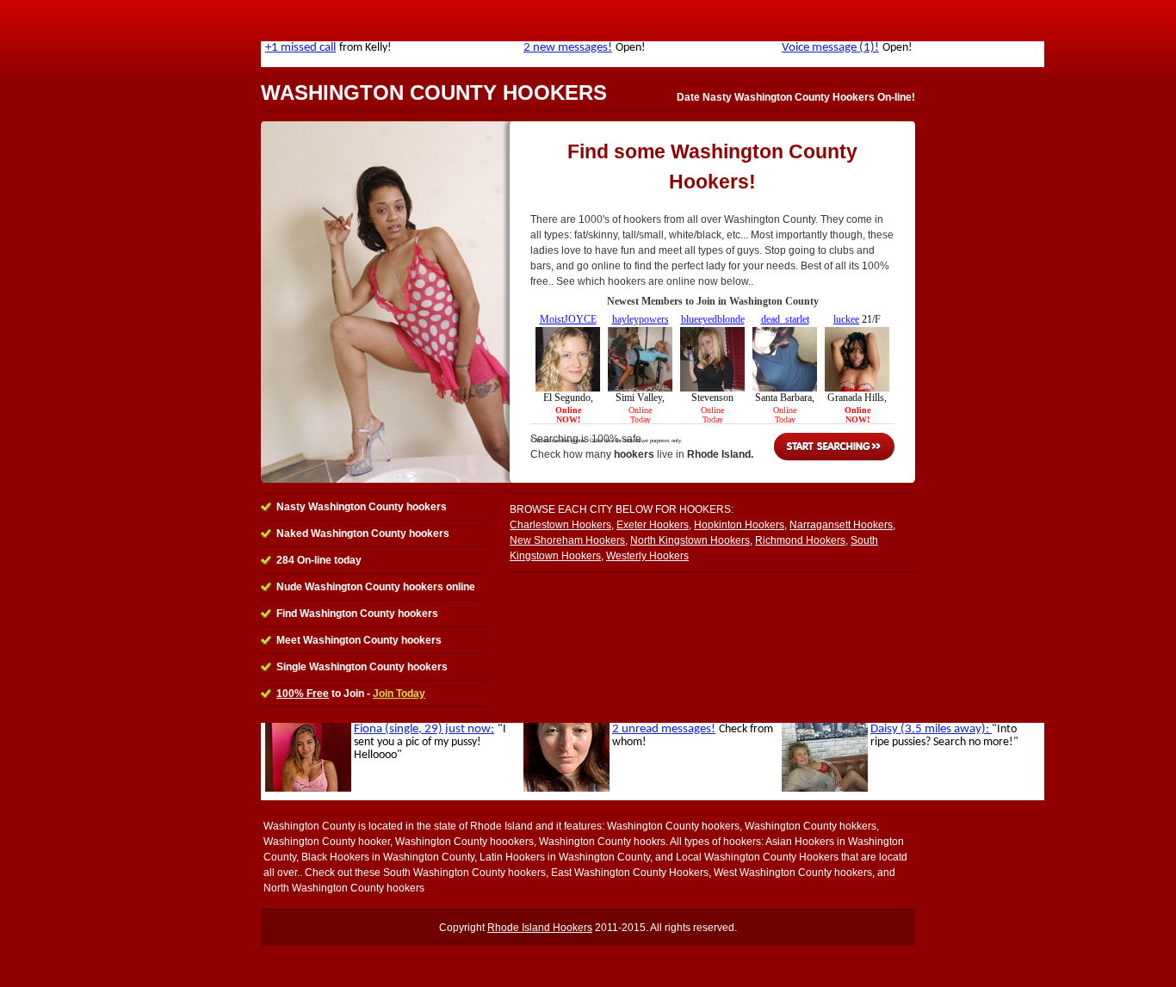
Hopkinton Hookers (739, 525)
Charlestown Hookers (560, 525)
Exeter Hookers (652, 525)
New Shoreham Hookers (567, 540)
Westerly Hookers (647, 556)
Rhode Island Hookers (539, 928)
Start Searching (834, 446)
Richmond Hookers (800, 540)
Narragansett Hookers (841, 525)
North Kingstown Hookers (690, 540)
